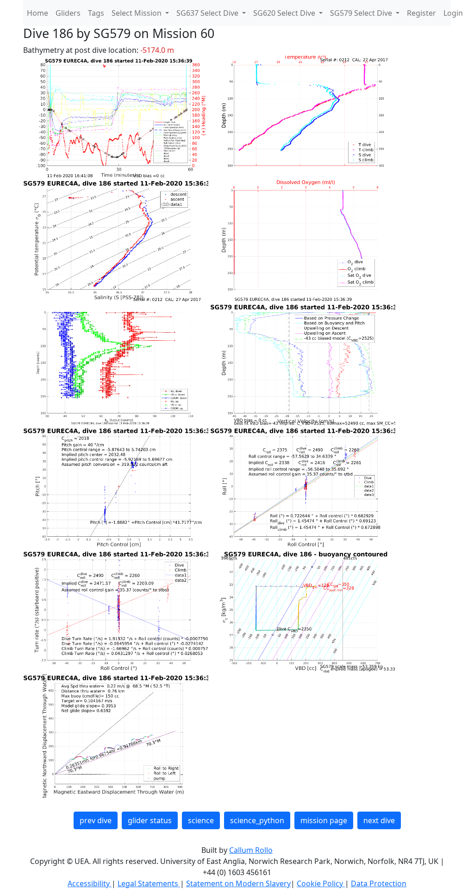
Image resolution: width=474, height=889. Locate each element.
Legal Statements (149, 883)
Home (37, 13)
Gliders (68, 13)
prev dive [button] (96, 820)
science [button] (201, 820)
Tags (96, 13)
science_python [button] (257, 820)
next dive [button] (379, 820)
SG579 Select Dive (362, 13)
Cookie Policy (321, 883)
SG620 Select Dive (285, 13)
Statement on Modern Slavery (238, 883)
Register (421, 13)
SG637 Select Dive (208, 13)
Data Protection (378, 883)
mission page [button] (323, 820)
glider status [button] (150, 820)
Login (453, 13)
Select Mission (137, 13)
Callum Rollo (251, 850)
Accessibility (90, 883)
